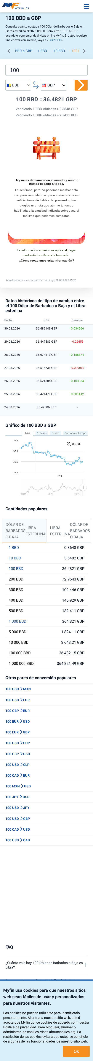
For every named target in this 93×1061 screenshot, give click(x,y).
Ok (76, 1051)
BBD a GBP (23, 51)
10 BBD (59, 51)
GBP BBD (55, 40)
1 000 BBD (17, 621)
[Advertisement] (46, 895)
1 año (55, 433)
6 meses (41, 433)
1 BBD (42, 51)
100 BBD (16, 569)
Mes (27, 433)
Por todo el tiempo (75, 433)
